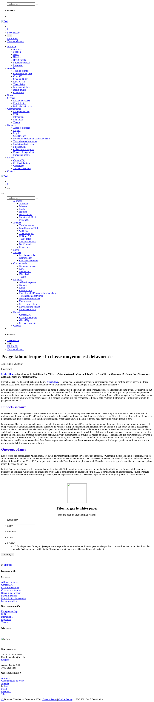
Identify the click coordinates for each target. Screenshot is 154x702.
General (49, 699)
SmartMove (52, 382)
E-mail (11, 537)
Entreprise (12, 520)
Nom (10, 525)
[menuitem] (9, 38)
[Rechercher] (37, 4)
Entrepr (9, 611)
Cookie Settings (65, 699)
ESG (3, 614)
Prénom (11, 531)
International (7, 616)
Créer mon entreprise (11, 590)
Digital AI (6, 619)
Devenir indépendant (11, 593)
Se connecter (13, 32)
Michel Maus (7, 374)
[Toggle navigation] (8, 188)
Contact (5, 660)
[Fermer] (2, 193)
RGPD (11, 543)
